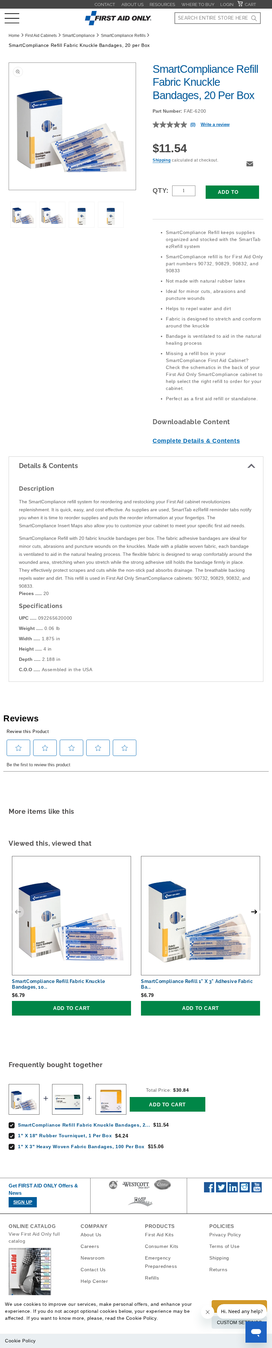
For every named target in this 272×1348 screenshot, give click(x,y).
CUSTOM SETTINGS (239, 1322)
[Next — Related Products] (254, 912)
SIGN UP (22, 1202)
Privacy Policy (225, 1234)
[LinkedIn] (233, 1190)
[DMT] (140, 1206)
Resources (162, 4)
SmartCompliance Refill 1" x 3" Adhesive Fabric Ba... (197, 984)
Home (14, 35)
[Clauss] (162, 1188)
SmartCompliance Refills (123, 35)
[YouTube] (256, 1190)
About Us (132, 4)
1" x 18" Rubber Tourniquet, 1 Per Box (65, 1135)
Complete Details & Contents (196, 440)
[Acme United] (113, 1188)
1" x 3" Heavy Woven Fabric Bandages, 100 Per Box (81, 1146)
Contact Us (93, 1269)
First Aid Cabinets (41, 35)
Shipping (162, 160)
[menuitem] (104, 4)
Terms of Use (224, 1246)
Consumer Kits (161, 1246)
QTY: (161, 190)
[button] (12, 18)
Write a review (215, 124)
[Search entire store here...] (254, 18)
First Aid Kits (159, 1234)
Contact (105, 4)
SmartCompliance (78, 35)
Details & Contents (48, 466)
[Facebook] (209, 1190)
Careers (90, 1246)
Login (227, 4)
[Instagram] (244, 1190)
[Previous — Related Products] (18, 912)
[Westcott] (136, 1188)
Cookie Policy (20, 1340)
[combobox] (217, 18)
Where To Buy (197, 4)
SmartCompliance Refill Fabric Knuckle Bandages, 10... (58, 984)
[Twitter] (221, 1190)
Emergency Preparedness (161, 1262)
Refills (152, 1278)
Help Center (94, 1281)
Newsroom (93, 1258)
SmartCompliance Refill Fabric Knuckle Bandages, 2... (84, 1125)
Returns (218, 1269)
